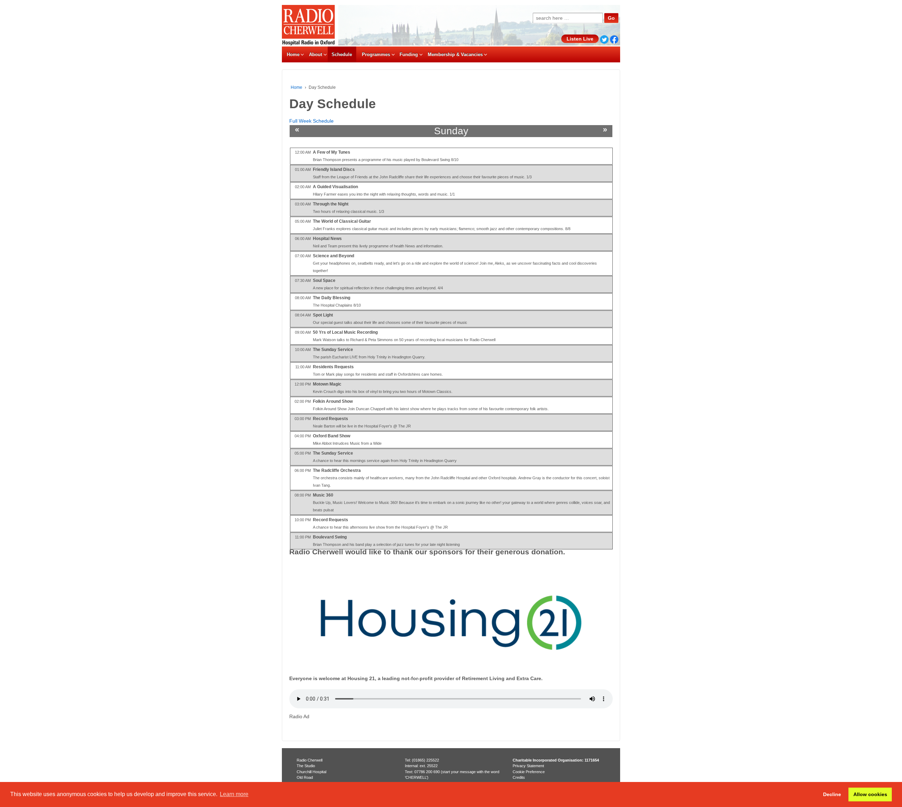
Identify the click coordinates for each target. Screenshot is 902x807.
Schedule (342, 54)
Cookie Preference (529, 772)
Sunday (451, 130)
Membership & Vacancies (455, 54)
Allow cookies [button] (870, 794)
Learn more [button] (234, 794)
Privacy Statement (528, 766)
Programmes (376, 54)
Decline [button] (832, 794)
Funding (409, 54)
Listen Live (580, 39)
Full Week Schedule (311, 121)
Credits (519, 777)
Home (293, 54)
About (315, 54)
